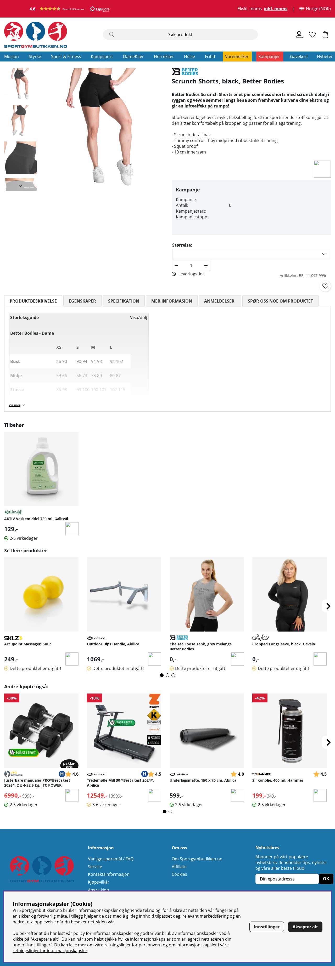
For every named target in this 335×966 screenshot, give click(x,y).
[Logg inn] (299, 34)
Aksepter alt (305, 927)
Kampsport (102, 57)
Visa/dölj (138, 317)
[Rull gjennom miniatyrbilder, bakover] (20, 73)
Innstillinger (267, 927)
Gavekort (299, 57)
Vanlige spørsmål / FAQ (110, 858)
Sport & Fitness (66, 57)
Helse (189, 57)
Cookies (179, 874)
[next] (328, 605)
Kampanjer (269, 57)
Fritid (210, 57)
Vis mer (14, 405)
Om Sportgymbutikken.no (197, 858)
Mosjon (11, 57)
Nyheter (325, 57)
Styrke (35, 57)
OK (326, 879)
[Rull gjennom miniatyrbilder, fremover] (20, 186)
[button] (69, 8)
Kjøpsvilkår (98, 882)
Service (95, 866)
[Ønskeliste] (312, 34)
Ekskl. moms (250, 9)
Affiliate (179, 866)
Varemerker (237, 57)
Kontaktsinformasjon (109, 874)
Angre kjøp (98, 890)
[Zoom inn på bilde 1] (102, 129)
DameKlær (133, 57)
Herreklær (164, 57)
